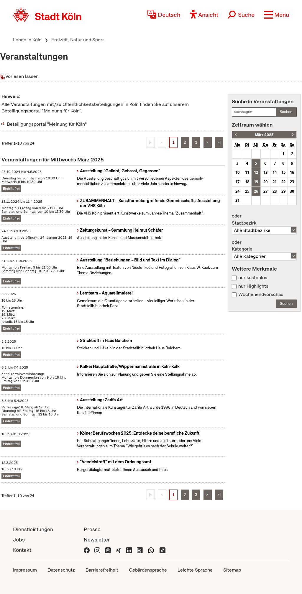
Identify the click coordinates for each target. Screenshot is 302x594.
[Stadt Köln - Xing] (119, 550)
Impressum (25, 570)
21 (275, 181)
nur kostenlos (252, 277)
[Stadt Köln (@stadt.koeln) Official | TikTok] (162, 550)
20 (265, 181)
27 (265, 191)
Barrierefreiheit (102, 570)
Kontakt (22, 549)
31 (237, 200)
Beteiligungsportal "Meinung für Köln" (47, 124)
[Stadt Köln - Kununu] (140, 550)
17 (237, 181)
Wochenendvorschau (260, 294)
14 (275, 172)
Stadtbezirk (244, 219)
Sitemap (232, 570)
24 (237, 191)
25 (247, 191)
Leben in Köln (27, 40)
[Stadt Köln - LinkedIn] (129, 550)
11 (247, 172)
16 (292, 172)
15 (283, 172)
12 (256, 172)
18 (247, 181)
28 (275, 191)
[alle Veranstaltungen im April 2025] (292, 134)
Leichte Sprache (195, 570)
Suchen (286, 111)
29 (283, 191)
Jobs (19, 539)
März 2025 (264, 134)
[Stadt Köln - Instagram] (97, 550)
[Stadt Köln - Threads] (108, 550)
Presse (92, 529)
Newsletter (97, 539)
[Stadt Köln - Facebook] (87, 550)
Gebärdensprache (148, 570)
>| (219, 142)
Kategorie (242, 245)
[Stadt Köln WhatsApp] (151, 550)
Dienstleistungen (33, 529)
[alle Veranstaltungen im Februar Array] (235, 134)
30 (292, 191)
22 (283, 181)
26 (256, 191)
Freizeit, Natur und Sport (77, 40)
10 (237, 172)
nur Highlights (253, 286)
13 (265, 172)
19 (256, 181)
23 (292, 181)
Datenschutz (61, 570)
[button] (276, 14)
